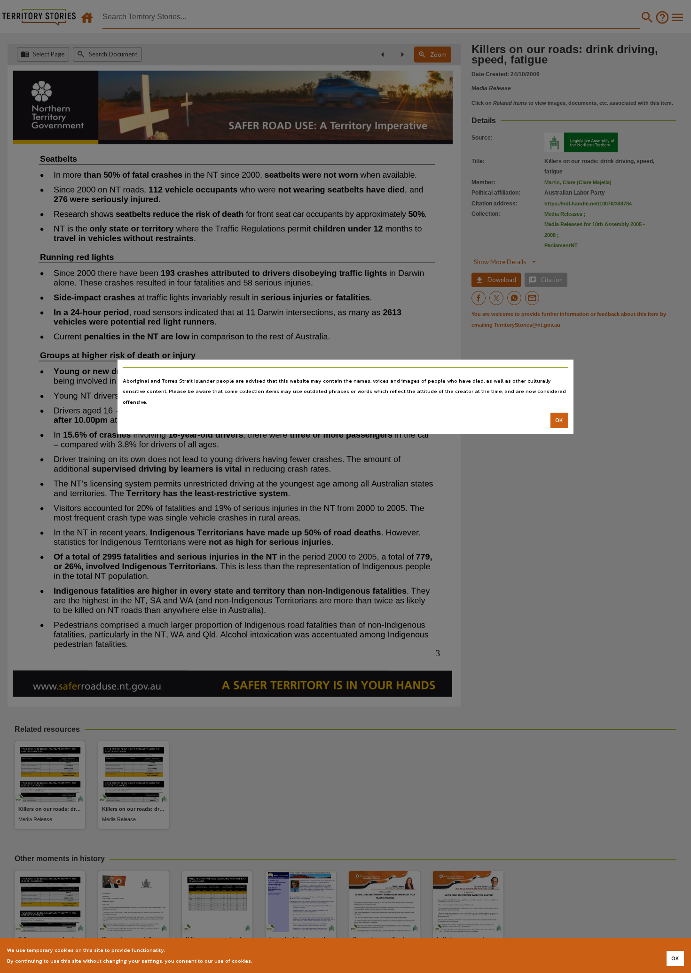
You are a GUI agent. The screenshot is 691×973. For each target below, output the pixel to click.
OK (559, 420)
